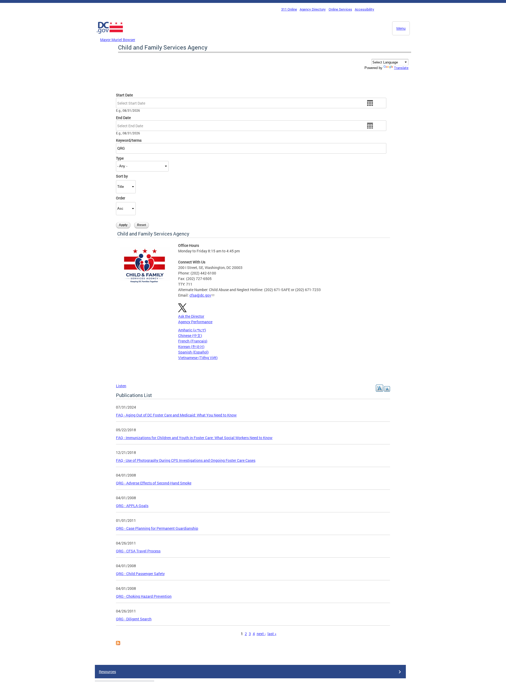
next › (261, 633)
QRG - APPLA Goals (132, 505)
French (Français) (192, 341)
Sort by (122, 176)
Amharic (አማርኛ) (192, 329)
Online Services (340, 9)
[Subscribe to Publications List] (118, 643)
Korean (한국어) (191, 346)
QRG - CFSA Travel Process (138, 550)
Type (120, 158)
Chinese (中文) (190, 335)
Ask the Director (191, 316)
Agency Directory (313, 9)
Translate (401, 67)
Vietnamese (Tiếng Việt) (198, 357)
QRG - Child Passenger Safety (140, 573)
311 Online (289, 9)
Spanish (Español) (193, 352)
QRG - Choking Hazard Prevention (144, 596)
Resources (107, 671)
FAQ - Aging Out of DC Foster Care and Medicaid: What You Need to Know (176, 415)
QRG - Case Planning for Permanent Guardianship (157, 528)
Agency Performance (195, 321)
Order (120, 197)
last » (271, 633)
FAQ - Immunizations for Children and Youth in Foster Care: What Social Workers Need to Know (194, 437)
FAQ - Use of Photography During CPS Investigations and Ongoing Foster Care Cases (185, 460)
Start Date (124, 94)
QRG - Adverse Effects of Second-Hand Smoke (153, 482)
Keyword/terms (129, 140)
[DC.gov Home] (110, 35)
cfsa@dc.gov (200, 295)
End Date (123, 117)
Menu (401, 28)
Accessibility (364, 9)
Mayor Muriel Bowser (117, 39)
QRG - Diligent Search (134, 618)
